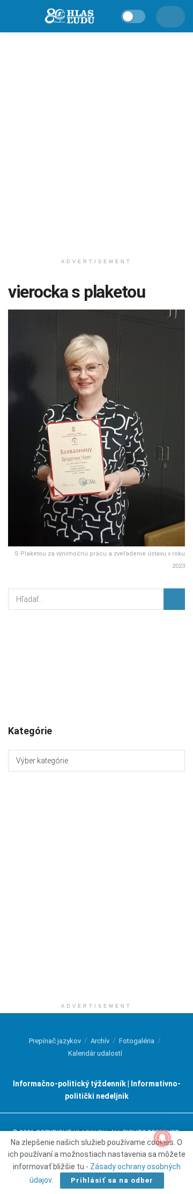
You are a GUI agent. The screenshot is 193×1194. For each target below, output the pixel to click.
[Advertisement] (96, 140)
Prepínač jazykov (55, 1041)
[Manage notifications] (162, 1138)
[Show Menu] (13, 16)
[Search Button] (174, 599)
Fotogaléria (136, 1041)
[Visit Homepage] (69, 16)
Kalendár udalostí (95, 1053)
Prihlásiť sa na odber (112, 1180)
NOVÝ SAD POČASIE (96, 666)
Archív (100, 1041)
